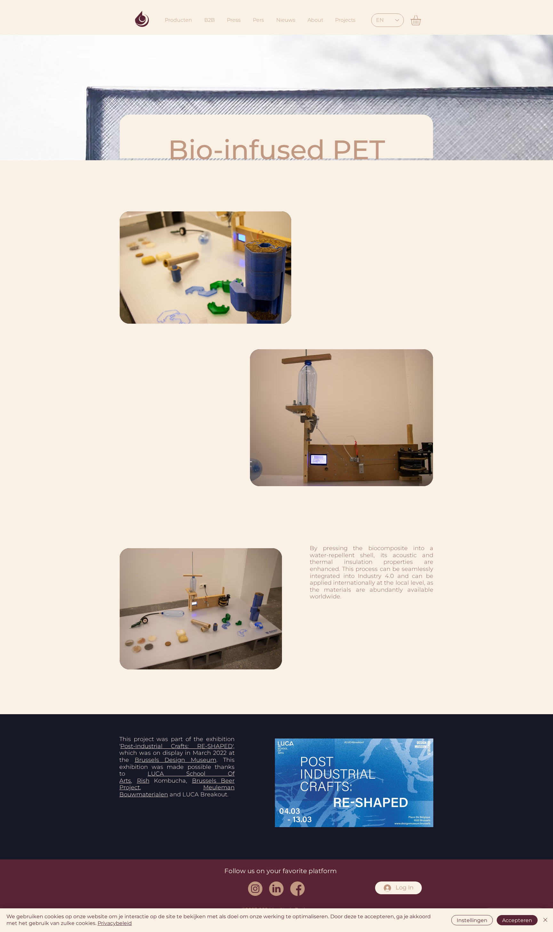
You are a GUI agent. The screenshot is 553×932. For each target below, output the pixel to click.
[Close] (545, 920)
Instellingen (472, 920)
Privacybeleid (115, 923)
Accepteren (517, 920)
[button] (422, 20)
